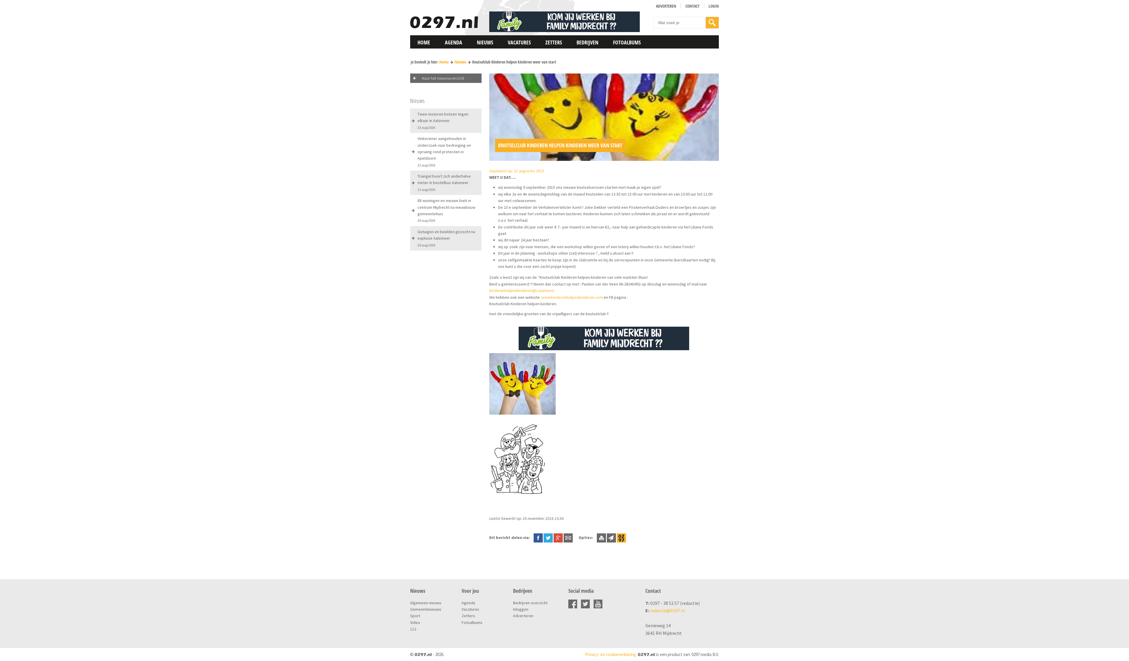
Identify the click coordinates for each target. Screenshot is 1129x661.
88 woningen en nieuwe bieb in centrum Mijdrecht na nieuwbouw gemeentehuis (446, 210)
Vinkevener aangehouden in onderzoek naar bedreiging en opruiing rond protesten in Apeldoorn (444, 151)
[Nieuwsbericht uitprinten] (601, 537)
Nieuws (485, 42)
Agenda (453, 42)
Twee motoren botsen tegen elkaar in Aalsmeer (442, 120)
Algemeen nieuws (425, 602)
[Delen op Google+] (558, 537)
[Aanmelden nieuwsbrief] (611, 537)
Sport (415, 615)
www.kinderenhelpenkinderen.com (572, 297)
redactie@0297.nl (667, 610)
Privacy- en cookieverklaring (610, 654)
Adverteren (666, 6)
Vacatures (519, 42)
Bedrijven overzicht (530, 602)
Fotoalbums (627, 42)
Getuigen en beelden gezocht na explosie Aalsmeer (446, 238)
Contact (692, 6)
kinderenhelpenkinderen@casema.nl (521, 290)
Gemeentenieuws (425, 609)
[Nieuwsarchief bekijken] (621, 537)
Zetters (553, 42)
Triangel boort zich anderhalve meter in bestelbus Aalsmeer (444, 182)
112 (413, 629)
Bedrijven (587, 42)
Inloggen (520, 609)
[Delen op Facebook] (538, 537)
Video (415, 622)
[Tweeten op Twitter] (548, 537)
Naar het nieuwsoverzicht (443, 78)
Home (423, 42)
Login (714, 6)
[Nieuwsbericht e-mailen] (568, 537)
